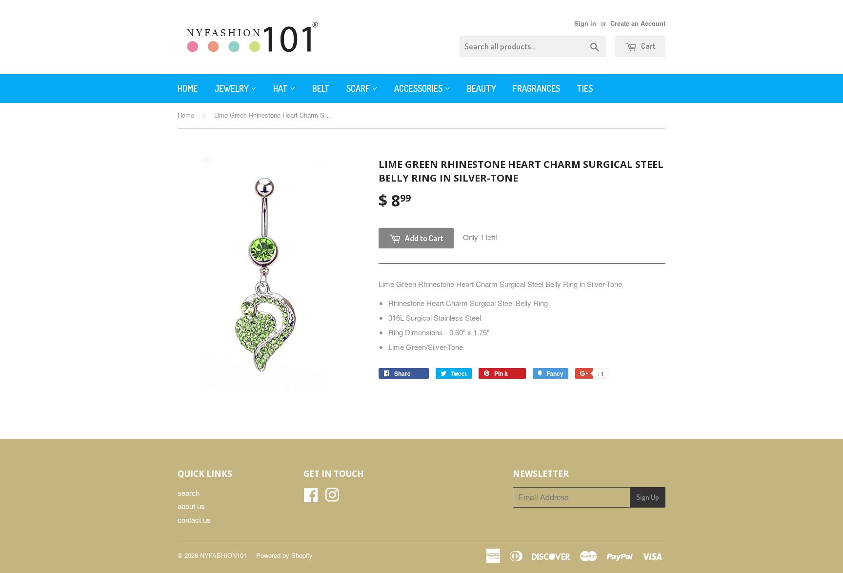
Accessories (419, 88)
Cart (648, 46)
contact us (194, 519)
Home (188, 88)
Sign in (585, 23)
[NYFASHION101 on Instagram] (332, 497)
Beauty (481, 88)
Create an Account (637, 23)
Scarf (359, 88)
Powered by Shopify (284, 555)
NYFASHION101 (223, 555)
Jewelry (232, 88)
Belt (321, 88)
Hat (281, 88)
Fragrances (536, 88)
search (189, 493)
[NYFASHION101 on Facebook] (310, 497)
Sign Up (647, 497)
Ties (585, 88)
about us (191, 506)
